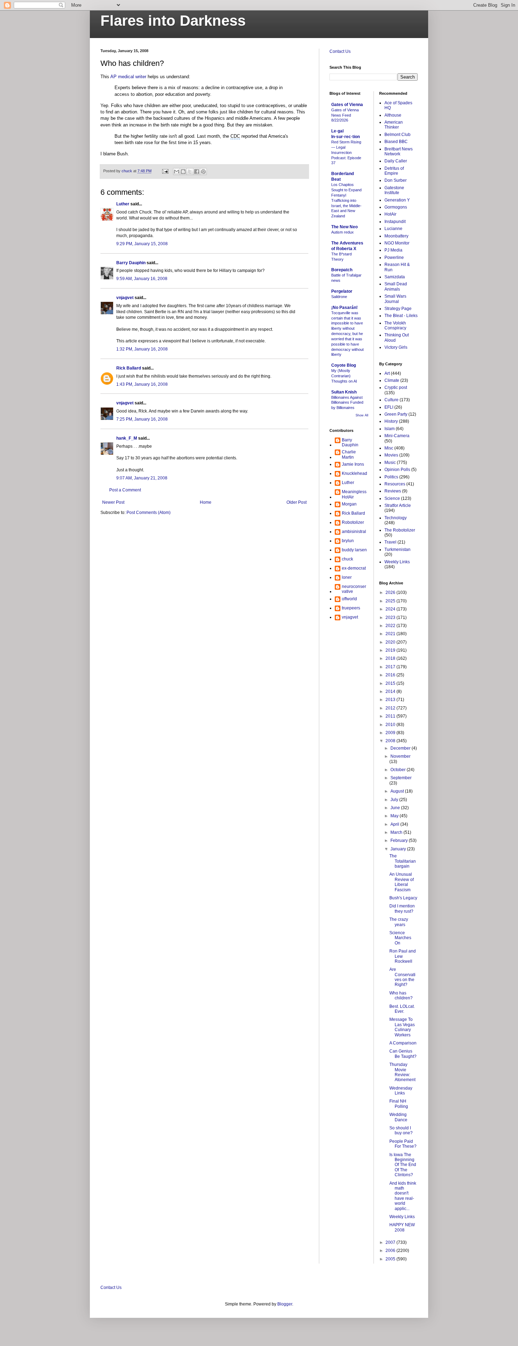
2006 (391, 1250)
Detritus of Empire (394, 171)
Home (205, 502)
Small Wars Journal (395, 299)
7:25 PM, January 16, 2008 (142, 419)
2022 (391, 625)
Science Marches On (400, 937)
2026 (391, 592)
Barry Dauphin (131, 262)
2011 (391, 716)
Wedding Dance (398, 1117)
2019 (391, 650)
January (398, 848)
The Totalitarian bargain (402, 861)
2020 (391, 642)
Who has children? (401, 995)
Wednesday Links (400, 1091)
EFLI (388, 407)
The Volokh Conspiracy (395, 325)
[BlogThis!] (183, 171)
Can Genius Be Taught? (403, 1054)
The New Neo (344, 226)
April (395, 824)
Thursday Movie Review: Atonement (402, 1072)
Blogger (284, 1304)
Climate (391, 380)
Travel (390, 542)
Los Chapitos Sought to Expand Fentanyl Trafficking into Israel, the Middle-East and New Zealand (346, 200)
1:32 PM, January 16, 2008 (142, 349)
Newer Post (113, 502)
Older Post (296, 502)
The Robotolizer (399, 530)
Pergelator (341, 291)
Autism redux (342, 232)
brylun (348, 540)
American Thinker (393, 125)
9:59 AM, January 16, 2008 (141, 278)
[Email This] (176, 171)
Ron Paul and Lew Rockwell (402, 956)
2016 (391, 674)
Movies (391, 455)
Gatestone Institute (394, 190)
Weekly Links (397, 561)
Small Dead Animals (395, 286)
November (400, 756)
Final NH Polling (398, 1104)
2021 (391, 633)
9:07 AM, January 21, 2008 (141, 478)
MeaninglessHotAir (354, 494)
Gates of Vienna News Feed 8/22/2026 (345, 115)
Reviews (392, 491)
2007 (391, 1242)
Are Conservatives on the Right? (402, 977)
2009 (391, 732)
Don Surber (395, 180)
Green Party (395, 414)
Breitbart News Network (398, 151)
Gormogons (395, 207)
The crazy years (398, 922)
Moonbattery (396, 236)
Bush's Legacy (403, 897)
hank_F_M (126, 438)
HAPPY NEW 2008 (402, 1227)
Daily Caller (395, 161)
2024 (391, 609)
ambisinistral (354, 531)
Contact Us (340, 51)
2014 (391, 691)
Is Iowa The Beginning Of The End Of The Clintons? (402, 1165)
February (399, 840)
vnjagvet (125, 297)
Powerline (394, 257)
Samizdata (394, 276)
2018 (391, 658)
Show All (362, 415)
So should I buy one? (401, 1130)
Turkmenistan (397, 549)
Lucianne (393, 228)
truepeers (351, 608)
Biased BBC (396, 141)
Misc (388, 448)
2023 (391, 617)
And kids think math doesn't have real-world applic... (402, 1196)
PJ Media (393, 250)
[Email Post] (164, 171)
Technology (395, 517)
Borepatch (341, 269)
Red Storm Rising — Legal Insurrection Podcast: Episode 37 (346, 152)
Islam (389, 428)
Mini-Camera (396, 435)
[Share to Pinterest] (203, 171)
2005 (391, 1259)
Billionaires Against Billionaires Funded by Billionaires (347, 402)
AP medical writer (128, 76)
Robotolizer (353, 522)
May (395, 815)
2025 (391, 600)
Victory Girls (395, 347)
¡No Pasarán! (344, 307)
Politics (391, 476)
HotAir (390, 214)
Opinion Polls (397, 469)
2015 (391, 683)
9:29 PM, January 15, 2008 (142, 243)
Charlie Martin (349, 454)
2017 (391, 666)
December (401, 748)
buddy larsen (354, 549)
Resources (394, 484)
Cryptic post (395, 387)
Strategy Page (398, 308)
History (391, 421)
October (398, 769)
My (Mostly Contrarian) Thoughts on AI (344, 375)
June (395, 807)
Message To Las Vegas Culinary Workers (402, 1027)
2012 (391, 708)
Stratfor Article (397, 505)
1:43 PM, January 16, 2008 (142, 384)
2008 (391, 740)
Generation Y (397, 200)
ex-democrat (354, 568)
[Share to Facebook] (196, 171)
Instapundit (395, 221)
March (396, 832)
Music (390, 462)
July (394, 799)
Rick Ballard (128, 368)
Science (392, 498)
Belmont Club (397, 134)
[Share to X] (189, 171)
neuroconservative (354, 589)
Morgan (349, 504)
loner (347, 577)
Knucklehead (354, 473)
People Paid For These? (403, 1144)
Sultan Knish (344, 392)
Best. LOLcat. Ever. (402, 1009)
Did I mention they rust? (402, 908)
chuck (347, 559)
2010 (391, 724)
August (397, 791)
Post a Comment (125, 490)
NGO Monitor (396, 243)
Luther (122, 203)
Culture (391, 399)
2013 (391, 699)
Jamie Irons (353, 464)
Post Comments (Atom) (149, 512)
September (401, 777)
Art (387, 373)
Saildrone (339, 296)
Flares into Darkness (173, 20)
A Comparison (403, 1043)
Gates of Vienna (347, 104)
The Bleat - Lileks (401, 315)
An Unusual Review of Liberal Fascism (401, 882)
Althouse (392, 115)
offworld (349, 598)
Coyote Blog (343, 365)
